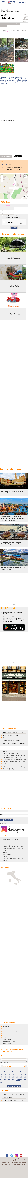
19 (9, 1077)
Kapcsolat (14, 1163)
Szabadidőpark (15, 24)
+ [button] (2, 176)
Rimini (5, 852)
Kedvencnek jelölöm (6, 156)
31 (1, 1083)
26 (9, 1080)
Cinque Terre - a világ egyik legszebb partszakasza (13, 846)
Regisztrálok (3, 823)
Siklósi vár (5, 1028)
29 (21, 1080)
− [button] (2, 178)
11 (5, 1074)
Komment (16, 206)
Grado (5, 850)
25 (5, 1080)
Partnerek (22, 1163)
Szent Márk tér (7, 854)
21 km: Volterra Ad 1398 (10, 735)
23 (25, 1077)
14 (17, 1074)
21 (17, 1077)
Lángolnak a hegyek (8, 763)
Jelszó (1, 814)
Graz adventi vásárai (8, 765)
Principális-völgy (7, 1039)
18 (5, 1077)
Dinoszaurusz (4, 24)
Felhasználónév (4, 810)
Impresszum (5, 1163)
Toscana (10, 11)
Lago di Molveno (7, 1026)
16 (25, 1074)
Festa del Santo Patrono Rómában (13, 1100)
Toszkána (16, 11)
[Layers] (25, 176)
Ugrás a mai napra (14, 1086)
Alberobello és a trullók (9, 1041)
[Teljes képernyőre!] (2, 180)
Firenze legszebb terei (9, 845)
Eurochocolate (7, 1097)
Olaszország (4, 11)
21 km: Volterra (8, 738)
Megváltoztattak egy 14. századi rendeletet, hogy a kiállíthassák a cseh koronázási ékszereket (12, 518)
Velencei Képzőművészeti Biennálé (13, 1094)
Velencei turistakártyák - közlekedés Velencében (13, 848)
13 (13, 1074)
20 (13, 1077)
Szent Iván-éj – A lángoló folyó (11, 769)
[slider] (5, 32)
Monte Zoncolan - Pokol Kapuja (11, 1037)
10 (1, 1074)
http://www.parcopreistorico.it (14, 171)
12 (9, 1074)
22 (21, 1077)
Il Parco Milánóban (8, 1043)
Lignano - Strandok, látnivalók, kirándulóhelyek (13, 858)
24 (1, 1080)
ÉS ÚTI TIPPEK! (6, 1051)
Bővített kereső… (4, 1062)
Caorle (5, 860)
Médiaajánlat (6, 1164)
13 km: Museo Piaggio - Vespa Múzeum (15, 732)
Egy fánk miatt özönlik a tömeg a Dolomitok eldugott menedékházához (12, 543)
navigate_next (27, 1062)
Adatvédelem (21, 1164)
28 (17, 1080)
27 (13, 1080)
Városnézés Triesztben (10, 843)
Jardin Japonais (6, 1030)
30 (25, 1080)
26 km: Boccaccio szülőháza (11, 740)
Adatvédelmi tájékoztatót (11, 215)
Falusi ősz (5, 751)
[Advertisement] (14, 101)
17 (1, 1077)
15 (21, 1074)
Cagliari (5, 856)
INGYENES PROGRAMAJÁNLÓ (12, 1049)
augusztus (7, 1066)
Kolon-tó (5, 1036)
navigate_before (2, 1066)
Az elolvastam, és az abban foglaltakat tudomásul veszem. (14, 216)
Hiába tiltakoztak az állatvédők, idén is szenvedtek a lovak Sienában (12, 492)
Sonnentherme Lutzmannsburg (11, 1032)
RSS (14, 1164)
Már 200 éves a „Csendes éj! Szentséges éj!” (14, 767)
